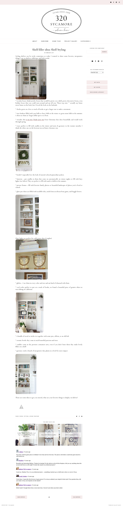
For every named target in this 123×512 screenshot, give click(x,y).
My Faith (97, 82)
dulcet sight (117, 505)
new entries (21, 497)
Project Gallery (71, 41)
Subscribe (44, 41)
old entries (76, 497)
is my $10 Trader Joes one (35, 120)
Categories (85, 41)
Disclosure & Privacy (97, 92)
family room (19, 416)
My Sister (97, 87)
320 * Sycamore (10, 505)
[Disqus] (48, 470)
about (34, 41)
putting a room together (31, 416)
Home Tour (56, 41)
